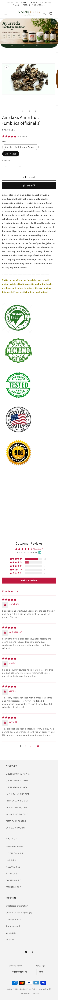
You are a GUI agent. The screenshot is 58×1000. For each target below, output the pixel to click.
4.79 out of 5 (37, 549)
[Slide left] (22, 111)
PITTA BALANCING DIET (17, 800)
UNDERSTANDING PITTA (17, 780)
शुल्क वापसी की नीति (45, 989)
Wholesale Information (17, 905)
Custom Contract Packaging (19, 912)
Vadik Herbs (17, 989)
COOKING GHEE (13, 880)
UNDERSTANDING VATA (17, 787)
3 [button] (30, 746)
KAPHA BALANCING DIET (17, 794)
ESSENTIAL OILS (13, 887)
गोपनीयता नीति (25, 994)
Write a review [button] (29, 580)
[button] (6, 13)
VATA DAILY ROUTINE (16, 827)
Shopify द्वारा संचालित (29, 989)
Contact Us (11, 932)
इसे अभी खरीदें (29, 185)
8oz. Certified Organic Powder (20, 147)
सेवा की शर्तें (36, 994)
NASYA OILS (11, 873)
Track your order (14, 926)
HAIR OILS (10, 860)
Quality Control (13, 919)
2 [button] (25, 746)
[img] (9, 599)
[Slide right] (35, 111)
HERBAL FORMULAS (15, 853)
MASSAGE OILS (13, 867)
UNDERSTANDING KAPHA (17, 774)
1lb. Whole (10, 153)
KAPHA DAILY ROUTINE (17, 814)
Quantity (6, 160)
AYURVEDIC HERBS (14, 846)
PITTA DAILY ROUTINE (16, 821)
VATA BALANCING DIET (16, 807)
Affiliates (10, 939)
